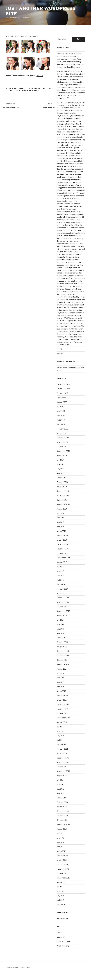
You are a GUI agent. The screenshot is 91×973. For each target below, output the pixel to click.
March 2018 (61, 531)
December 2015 (63, 651)
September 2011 (63, 878)
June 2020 (61, 411)
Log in (59, 933)
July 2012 (60, 833)
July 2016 (60, 620)
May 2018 (60, 522)
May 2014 (60, 736)
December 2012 (63, 811)
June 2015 (60, 678)
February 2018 (62, 535)
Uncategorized (62, 918)
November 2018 (63, 495)
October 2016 (62, 607)
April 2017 (60, 580)
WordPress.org (63, 946)
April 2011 (60, 900)
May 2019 (60, 469)
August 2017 (62, 562)
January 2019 (62, 487)
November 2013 (63, 762)
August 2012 (62, 829)
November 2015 (63, 656)
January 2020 (62, 433)
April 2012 (60, 847)
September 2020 (63, 398)
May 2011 (60, 896)
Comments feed (63, 941)
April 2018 (60, 527)
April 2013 (60, 793)
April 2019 (60, 473)
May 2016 (60, 629)
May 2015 (60, 682)
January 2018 (62, 540)
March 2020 (61, 424)
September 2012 (63, 824)
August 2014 (62, 722)
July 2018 (60, 513)
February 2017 (62, 589)
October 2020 (62, 393)
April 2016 (60, 633)
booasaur (32, 36)
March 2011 (61, 904)
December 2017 (63, 544)
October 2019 (62, 447)
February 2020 (62, 429)
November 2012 (63, 816)
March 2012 (61, 851)
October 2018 (62, 500)
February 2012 (62, 856)
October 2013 (62, 767)
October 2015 (62, 660)
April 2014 (60, 740)
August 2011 (61, 882)
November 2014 (63, 709)
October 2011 (62, 873)
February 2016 (62, 642)
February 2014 (62, 749)
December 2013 (63, 758)
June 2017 (60, 571)
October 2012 (62, 820)
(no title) (60, 349)
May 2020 (61, 415)
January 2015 (62, 700)
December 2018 (63, 491)
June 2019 (60, 464)
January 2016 (62, 647)
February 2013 (62, 802)
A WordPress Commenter (67, 368)
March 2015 (61, 691)
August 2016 (62, 616)
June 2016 (60, 624)
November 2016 (63, 602)
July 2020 (60, 407)
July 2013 (60, 780)
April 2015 (60, 687)
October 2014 (62, 713)
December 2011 (63, 864)
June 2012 (60, 838)
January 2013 (62, 807)
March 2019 (61, 478)
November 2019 (63, 442)
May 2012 (60, 842)
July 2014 (60, 727)
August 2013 (62, 776)
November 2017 (63, 549)
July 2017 (60, 567)
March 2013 (61, 798)
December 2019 (63, 438)
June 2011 (60, 891)
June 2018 (60, 518)
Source (39, 75)
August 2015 (62, 669)
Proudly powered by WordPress (17, 967)
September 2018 (63, 504)
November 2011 (63, 869)
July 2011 (60, 887)
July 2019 (60, 460)
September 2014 (63, 718)
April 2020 (61, 420)
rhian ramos (33, 88)
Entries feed (61, 937)
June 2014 (60, 731)
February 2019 (62, 482)
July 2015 (60, 673)
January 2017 (62, 593)
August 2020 (62, 402)
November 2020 (63, 389)
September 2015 (63, 664)
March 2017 (61, 584)
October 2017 (62, 553)
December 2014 (63, 704)
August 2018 (62, 509)
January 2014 (62, 753)
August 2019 (62, 455)
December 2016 (63, 598)
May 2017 (60, 575)
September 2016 (63, 611)
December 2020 (63, 384)
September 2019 (63, 451)
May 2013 (60, 789)
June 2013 (60, 784)
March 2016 (61, 638)
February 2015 (62, 696)
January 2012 (62, 860)
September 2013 (63, 771)
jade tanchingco (17, 88)
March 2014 (61, 744)
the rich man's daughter (26, 90)
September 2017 (63, 558)
